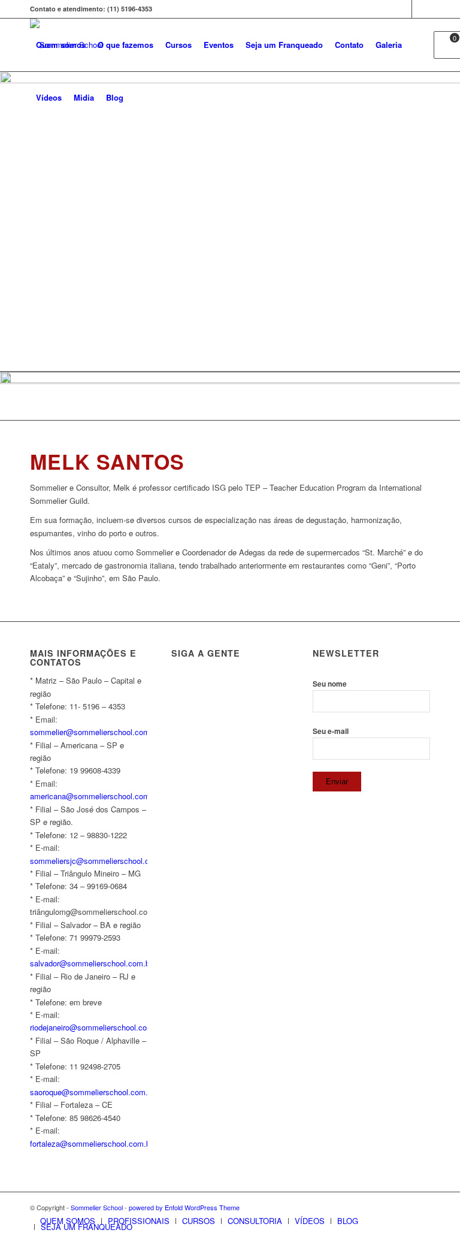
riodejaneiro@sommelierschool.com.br (96, 1027)
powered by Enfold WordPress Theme (184, 1207)
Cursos (198, 1220)
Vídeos (310, 1220)
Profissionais (139, 1220)
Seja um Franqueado (86, 1226)
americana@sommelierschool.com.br (94, 796)
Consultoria (255, 1220)
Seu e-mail (331, 731)
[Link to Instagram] (421, 9)
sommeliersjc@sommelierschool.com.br (99, 860)
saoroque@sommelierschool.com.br (92, 1092)
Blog (347, 1220)
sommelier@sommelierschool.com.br (94, 732)
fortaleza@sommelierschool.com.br (91, 1143)
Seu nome (330, 684)
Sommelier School (97, 1207)
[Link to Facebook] (402, 9)
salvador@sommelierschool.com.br (91, 963)
